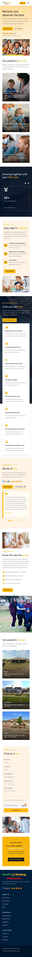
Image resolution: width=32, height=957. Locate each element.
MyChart (5, 925)
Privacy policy (16, 951)
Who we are (5, 897)
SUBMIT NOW (16, 810)
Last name (7, 766)
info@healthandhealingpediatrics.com (14, 671)
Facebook (5, 940)
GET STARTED (18, 28)
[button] (28, 183)
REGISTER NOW (10, 271)
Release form (6, 919)
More (26, 509)
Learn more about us (9, 207)
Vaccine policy (6, 915)
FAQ (3, 907)
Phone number (8, 781)
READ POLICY (7, 590)
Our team (5, 904)
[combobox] (5, 784)
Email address (8, 774)
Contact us (5, 933)
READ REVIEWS (7, 487)
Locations (5, 936)
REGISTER (22, 3)
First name (7, 759)
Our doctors (6, 901)
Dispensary (5, 922)
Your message (8, 788)
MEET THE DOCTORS (9, 320)
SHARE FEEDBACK (20, 487)
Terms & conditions (7, 951)
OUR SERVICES (7, 28)
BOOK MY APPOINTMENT (16, 859)
